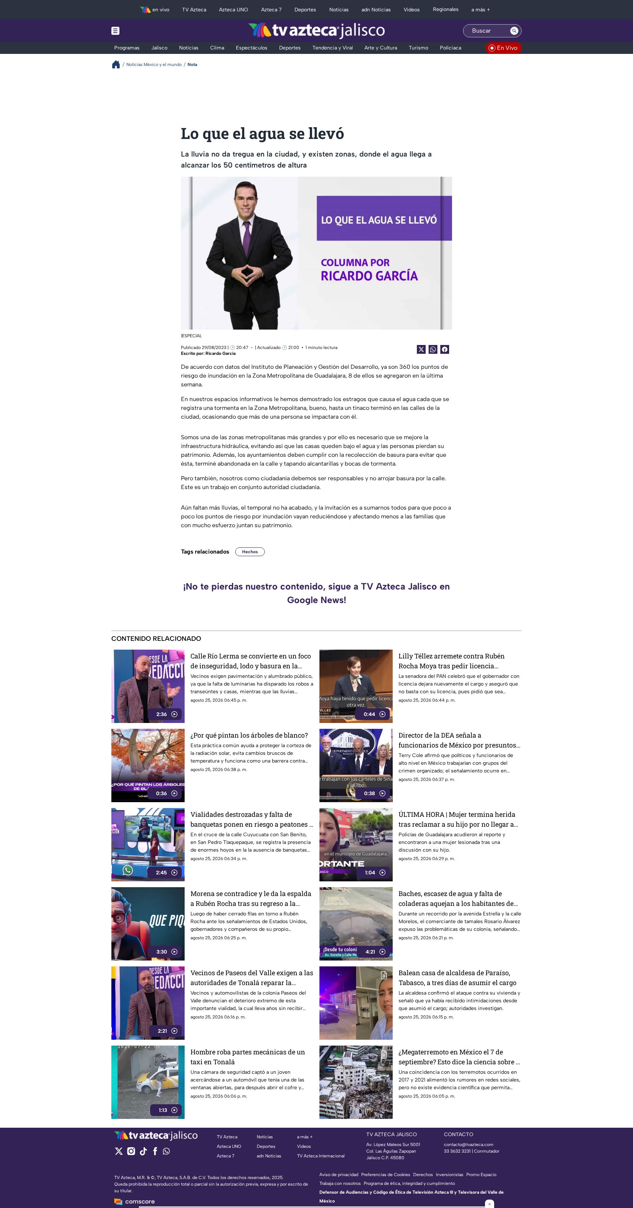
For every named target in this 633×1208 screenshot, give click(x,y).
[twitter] (118, 1153)
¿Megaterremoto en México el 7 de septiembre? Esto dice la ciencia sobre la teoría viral (460, 1057)
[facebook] (155, 1153)
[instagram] (131, 1153)
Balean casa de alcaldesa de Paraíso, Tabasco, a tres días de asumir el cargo (458, 977)
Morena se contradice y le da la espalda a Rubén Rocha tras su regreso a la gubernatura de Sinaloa (250, 898)
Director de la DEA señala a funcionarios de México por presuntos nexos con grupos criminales (457, 740)
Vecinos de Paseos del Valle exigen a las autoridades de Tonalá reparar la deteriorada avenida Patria (251, 978)
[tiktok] (143, 1153)
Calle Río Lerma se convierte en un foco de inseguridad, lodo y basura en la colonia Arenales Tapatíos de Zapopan (250, 661)
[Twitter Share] (421, 349)
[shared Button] (433, 349)
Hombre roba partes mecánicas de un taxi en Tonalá (247, 1056)
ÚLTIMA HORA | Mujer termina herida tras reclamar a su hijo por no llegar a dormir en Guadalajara (457, 819)
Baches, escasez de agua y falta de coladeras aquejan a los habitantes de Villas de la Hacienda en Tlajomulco (456, 898)
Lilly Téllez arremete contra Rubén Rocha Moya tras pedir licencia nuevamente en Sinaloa (452, 661)
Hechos (250, 551)
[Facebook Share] (444, 349)
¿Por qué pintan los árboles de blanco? (249, 735)
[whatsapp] (166, 1152)
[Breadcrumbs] (118, 64)
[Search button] (514, 31)
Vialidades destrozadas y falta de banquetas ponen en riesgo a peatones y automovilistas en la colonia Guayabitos (251, 819)
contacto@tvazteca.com (468, 1144)
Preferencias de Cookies (385, 1174)
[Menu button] (140, 30)
